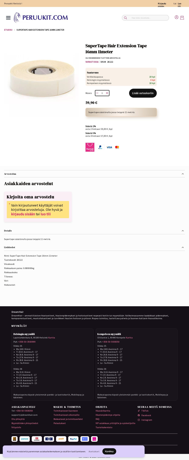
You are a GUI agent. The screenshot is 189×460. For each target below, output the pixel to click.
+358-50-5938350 (110, 341)
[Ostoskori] (182, 18)
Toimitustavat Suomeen (66, 410)
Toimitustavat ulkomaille (67, 414)
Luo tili (179, 5)
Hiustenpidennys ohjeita (108, 414)
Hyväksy (109, 451)
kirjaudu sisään (23, 214)
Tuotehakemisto (104, 427)
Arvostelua (10, 173)
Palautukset (60, 423)
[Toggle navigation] (8, 17)
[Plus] (107, 93)
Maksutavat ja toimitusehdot (68, 419)
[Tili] (176, 16)
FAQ (97, 419)
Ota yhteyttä (18, 419)
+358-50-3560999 (26, 341)
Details (8, 230)
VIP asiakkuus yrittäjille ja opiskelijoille (115, 423)
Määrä (89, 93)
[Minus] (97, 93)
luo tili (46, 214)
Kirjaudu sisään (162, 5)
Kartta (51, 337)
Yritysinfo (16, 427)
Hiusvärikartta (103, 410)
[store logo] (41, 17)
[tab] (94, 173)
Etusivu (8, 30)
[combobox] (145, 17)
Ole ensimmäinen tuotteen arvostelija (103, 58)
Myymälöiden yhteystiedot (24, 423)
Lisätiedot (9, 247)
